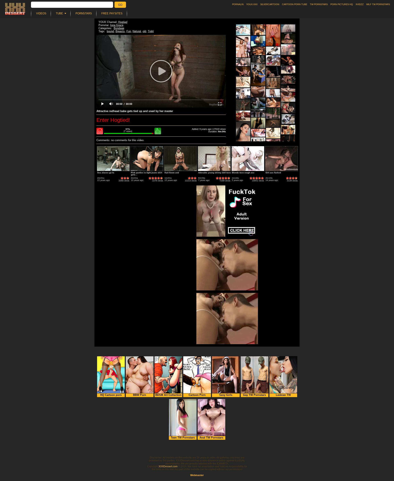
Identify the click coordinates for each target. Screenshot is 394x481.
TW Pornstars (319, 4)
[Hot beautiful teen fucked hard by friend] (273, 93)
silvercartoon (269, 4)
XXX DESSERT (15, 9)
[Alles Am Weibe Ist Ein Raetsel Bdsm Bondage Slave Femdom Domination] (288, 140)
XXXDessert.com (168, 466)
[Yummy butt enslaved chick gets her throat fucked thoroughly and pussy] (258, 75)
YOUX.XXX (252, 4)
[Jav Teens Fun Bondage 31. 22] (288, 119)
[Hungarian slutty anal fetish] (273, 35)
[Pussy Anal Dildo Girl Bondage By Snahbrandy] (273, 83)
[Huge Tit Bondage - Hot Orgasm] (273, 113)
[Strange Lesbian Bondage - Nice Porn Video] (243, 82)
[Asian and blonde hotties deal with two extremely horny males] (288, 129)
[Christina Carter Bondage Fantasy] (243, 116)
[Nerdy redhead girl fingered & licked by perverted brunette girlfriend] (288, 70)
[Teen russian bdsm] (243, 46)
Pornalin (238, 4)
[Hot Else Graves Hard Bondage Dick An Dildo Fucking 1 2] (288, 38)
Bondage (119, 28)
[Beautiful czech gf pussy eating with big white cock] (273, 51)
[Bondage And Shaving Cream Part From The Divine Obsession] (258, 103)
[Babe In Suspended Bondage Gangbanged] (288, 79)
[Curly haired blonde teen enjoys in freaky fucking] (273, 102)
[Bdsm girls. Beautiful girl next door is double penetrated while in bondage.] (258, 113)
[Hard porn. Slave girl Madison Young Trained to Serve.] (243, 71)
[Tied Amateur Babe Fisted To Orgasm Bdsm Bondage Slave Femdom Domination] (258, 91)
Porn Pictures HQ (341, 4)
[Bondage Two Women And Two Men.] (243, 93)
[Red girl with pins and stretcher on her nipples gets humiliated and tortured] (288, 60)
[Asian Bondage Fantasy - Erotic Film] (273, 133)
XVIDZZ (360, 4)
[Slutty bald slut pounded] (288, 89)
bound (110, 31)
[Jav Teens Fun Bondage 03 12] (288, 107)
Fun (128, 31)
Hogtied (122, 22)
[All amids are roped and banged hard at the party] (243, 29)
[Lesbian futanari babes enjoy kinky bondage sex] (258, 60)
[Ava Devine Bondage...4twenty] (243, 104)
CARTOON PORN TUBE (294, 4)
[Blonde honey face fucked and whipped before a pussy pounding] (288, 97)
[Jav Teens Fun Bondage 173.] (258, 29)
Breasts (120, 31)
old (144, 31)
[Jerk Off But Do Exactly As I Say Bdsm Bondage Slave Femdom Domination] (258, 123)
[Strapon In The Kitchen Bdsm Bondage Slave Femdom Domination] (288, 49)
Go (120, 4)
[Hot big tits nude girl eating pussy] (258, 133)
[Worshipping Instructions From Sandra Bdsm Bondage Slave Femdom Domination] (258, 41)
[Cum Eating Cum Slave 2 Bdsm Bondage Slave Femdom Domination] (273, 71)
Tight (151, 31)
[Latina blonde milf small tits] (258, 51)
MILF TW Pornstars (378, 4)
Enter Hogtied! (113, 120)
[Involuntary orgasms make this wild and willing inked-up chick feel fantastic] (273, 123)
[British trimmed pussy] (243, 132)
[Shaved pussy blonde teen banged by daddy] (243, 62)
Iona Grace (116, 25)
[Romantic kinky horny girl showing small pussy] (288, 28)
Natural (137, 31)
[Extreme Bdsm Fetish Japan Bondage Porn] (273, 60)
